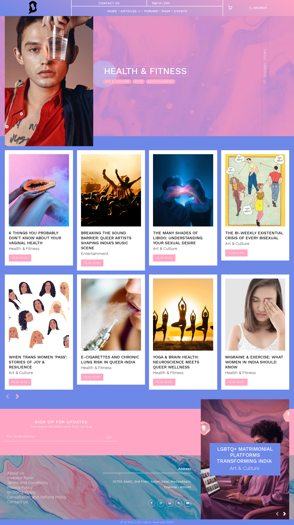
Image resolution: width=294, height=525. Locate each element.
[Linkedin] (169, 503)
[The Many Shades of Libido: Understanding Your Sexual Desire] (183, 190)
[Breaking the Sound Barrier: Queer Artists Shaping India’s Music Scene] (111, 190)
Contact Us (109, 3)
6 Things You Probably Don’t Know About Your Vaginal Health (35, 237)
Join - (109, 437)
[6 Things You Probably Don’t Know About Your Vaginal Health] (39, 190)
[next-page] (19, 396)
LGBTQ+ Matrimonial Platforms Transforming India (245, 455)
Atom (138, 81)
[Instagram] (160, 503)
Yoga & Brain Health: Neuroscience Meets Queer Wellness (176, 362)
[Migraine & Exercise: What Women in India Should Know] (255, 315)
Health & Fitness (24, 248)
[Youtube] (187, 503)
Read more (20, 258)
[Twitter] (178, 503)
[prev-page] (9, 396)
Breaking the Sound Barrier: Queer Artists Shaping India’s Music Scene (106, 240)
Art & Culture (117, 81)
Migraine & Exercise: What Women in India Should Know (254, 362)
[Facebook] (151, 503)
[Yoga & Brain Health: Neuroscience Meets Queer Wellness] (183, 315)
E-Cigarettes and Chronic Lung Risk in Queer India (110, 359)
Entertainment (160, 81)
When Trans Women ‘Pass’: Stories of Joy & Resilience (38, 362)
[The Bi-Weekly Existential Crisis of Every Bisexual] (255, 190)
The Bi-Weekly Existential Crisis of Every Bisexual (254, 235)
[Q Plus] (33, 8)
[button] (257, 8)
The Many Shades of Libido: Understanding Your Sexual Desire (177, 237)
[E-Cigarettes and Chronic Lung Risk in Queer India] (111, 315)
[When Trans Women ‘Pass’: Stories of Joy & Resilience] (39, 315)
